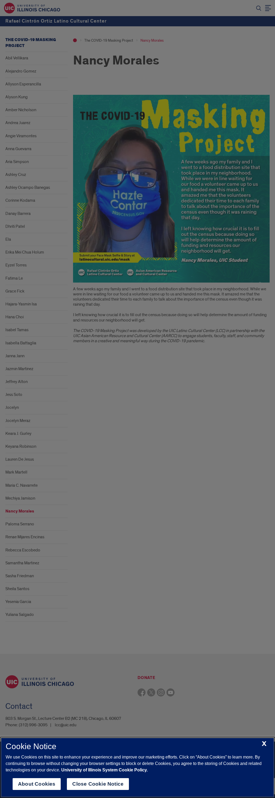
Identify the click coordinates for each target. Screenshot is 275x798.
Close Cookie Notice (98, 784)
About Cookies (36, 784)
